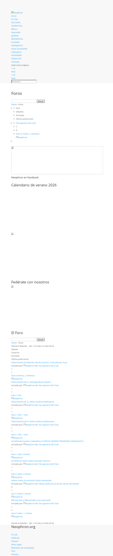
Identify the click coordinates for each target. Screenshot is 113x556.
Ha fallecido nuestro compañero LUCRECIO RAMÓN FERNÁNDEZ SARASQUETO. (47, 441)
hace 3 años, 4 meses (21, 474)
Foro (13, 551)
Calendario (16, 52)
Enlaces (14, 541)
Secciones (15, 22)
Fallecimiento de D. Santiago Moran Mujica (31, 382)
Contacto (15, 62)
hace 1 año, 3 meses (20, 454)
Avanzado (15, 32)
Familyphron (17, 45)
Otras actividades (19, 48)
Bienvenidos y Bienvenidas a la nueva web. (31, 500)
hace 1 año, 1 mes (19, 414)
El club (14, 534)
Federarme (16, 58)
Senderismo (16, 25)
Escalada (15, 42)
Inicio (13, 16)
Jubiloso (15, 35)
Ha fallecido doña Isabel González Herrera (30, 461)
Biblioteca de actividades (22, 547)
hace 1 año (16, 395)
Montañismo (17, 38)
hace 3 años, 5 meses (21, 493)
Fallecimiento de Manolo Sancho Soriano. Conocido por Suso (39, 362)
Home (14, 104)
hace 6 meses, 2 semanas (27, 133)
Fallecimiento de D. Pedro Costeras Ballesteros (32, 401)
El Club (14, 19)
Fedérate (15, 538)
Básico (14, 29)
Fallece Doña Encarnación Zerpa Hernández (31, 480)
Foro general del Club (26, 123)
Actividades (16, 55)
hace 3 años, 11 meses (21, 513)
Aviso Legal (16, 544)
